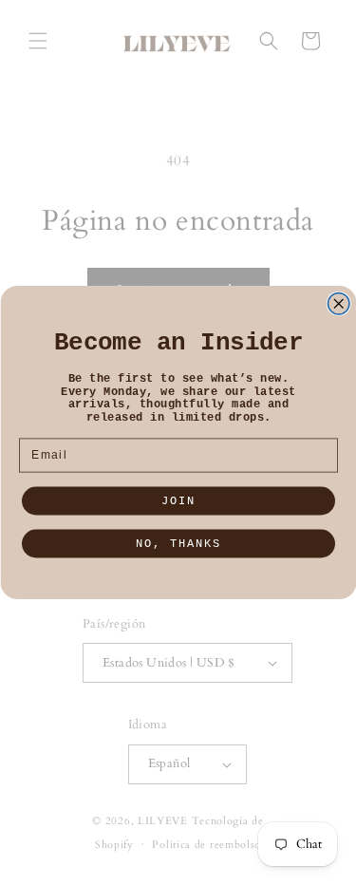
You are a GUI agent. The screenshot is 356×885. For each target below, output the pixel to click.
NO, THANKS (178, 544)
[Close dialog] (338, 304)
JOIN (178, 501)
